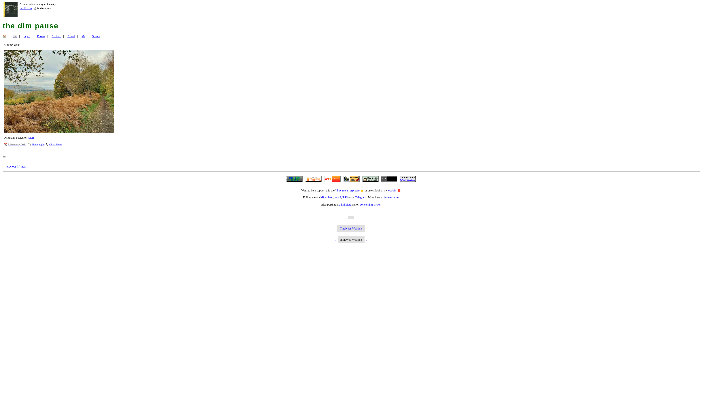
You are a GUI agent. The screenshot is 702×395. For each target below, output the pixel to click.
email (338, 197)
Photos (41, 36)
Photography (38, 144)
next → (25, 166)
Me (83, 36)
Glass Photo (55, 144)
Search (96, 36)
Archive (56, 36)
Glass (31, 137)
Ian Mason (26, 8)
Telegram (360, 197)
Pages (27, 36)
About (71, 36)
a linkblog (345, 204)
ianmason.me (391, 197)
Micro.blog (326, 197)
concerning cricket (370, 204)
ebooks (392, 190)
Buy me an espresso (348, 190)
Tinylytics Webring (351, 228)
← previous (9, 166)
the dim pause (30, 26)
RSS (345, 197)
